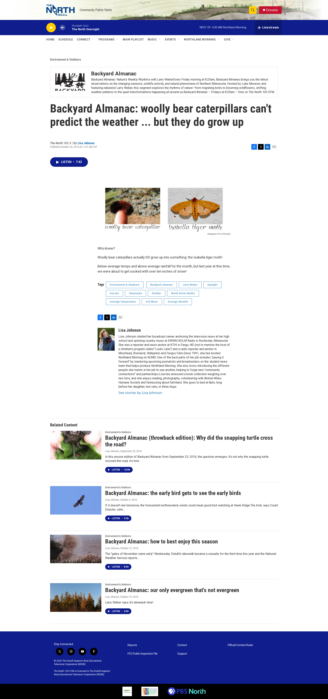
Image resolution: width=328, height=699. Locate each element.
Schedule (65, 39)
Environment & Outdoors (65, 59)
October (156, 293)
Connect (83, 39)
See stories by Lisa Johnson (140, 392)
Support (182, 653)
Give (227, 39)
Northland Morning (200, 39)
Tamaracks (135, 293)
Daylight (212, 284)
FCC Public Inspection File (143, 653)
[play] (51, 27)
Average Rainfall (178, 301)
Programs (107, 39)
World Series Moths (183, 293)
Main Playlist (133, 39)
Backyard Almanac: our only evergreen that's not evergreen (172, 590)
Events (170, 39)
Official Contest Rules (240, 645)
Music (152, 39)
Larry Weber (190, 284)
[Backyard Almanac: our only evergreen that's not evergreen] (75, 597)
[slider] (68, 27)
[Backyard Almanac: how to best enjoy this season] (75, 549)
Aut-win (114, 293)
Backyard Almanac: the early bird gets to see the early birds (173, 493)
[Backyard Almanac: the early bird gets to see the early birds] (75, 500)
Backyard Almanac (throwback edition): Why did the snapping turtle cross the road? (189, 441)
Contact (182, 645)
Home (50, 39)
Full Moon (152, 301)
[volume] (62, 27)
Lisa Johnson (86, 143)
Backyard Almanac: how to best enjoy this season (161, 541)
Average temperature (123, 301)
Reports (132, 645)
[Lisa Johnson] (106, 339)
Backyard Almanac (161, 284)
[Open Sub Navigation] (93, 39)
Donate (272, 10)
